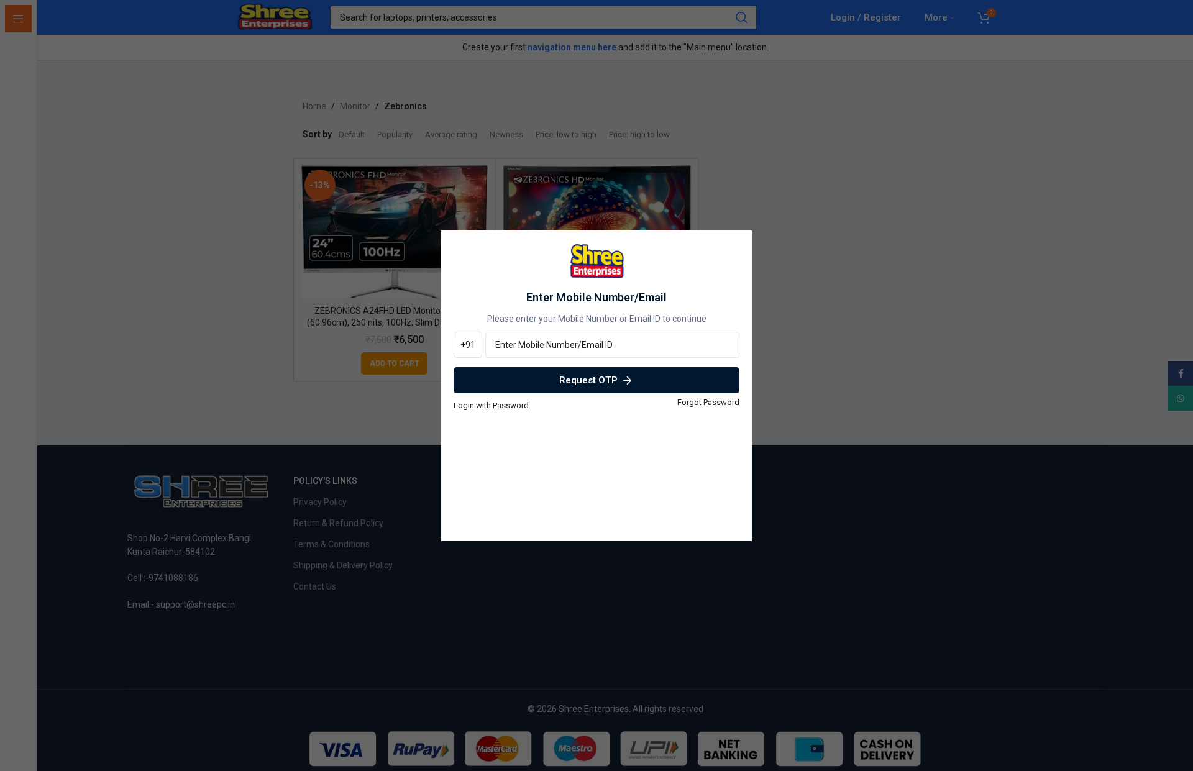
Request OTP (588, 380)
